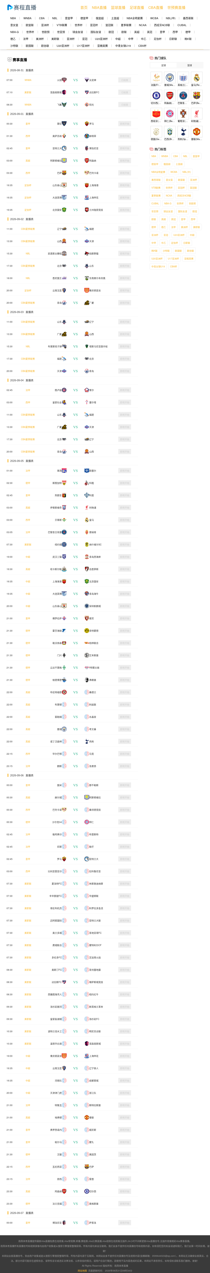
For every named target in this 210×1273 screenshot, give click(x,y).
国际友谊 (96, 32)
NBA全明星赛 (135, 18)
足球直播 (137, 7)
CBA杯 (142, 46)
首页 (84, 7)
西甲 (175, 32)
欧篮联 (30, 25)
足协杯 (158, 39)
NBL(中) (170, 18)
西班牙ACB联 (162, 25)
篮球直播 (118, 7)
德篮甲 (84, 18)
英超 (136, 32)
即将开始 (124, 123)
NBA (13, 18)
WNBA (27, 18)
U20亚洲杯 (63, 46)
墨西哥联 (188, 18)
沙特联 (14, 46)
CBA (42, 18)
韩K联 (188, 39)
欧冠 (111, 32)
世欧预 (46, 32)
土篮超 (115, 18)
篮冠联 (109, 25)
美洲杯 (40, 39)
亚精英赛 (102, 46)
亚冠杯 (94, 25)
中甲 (130, 39)
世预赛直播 (176, 7)
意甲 (162, 32)
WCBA (154, 18)
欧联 (124, 32)
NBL (54, 18)
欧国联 (30, 46)
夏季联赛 (126, 25)
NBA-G (14, 32)
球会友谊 (78, 32)
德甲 (188, 32)
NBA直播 (99, 7)
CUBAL (182, 25)
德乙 (13, 39)
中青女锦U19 (123, 46)
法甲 (25, 39)
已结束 (124, 80)
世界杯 (79, 25)
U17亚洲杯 (83, 46)
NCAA (143, 25)
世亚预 (61, 32)
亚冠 (84, 39)
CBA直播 (155, 7)
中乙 (143, 39)
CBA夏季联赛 (28, 228)
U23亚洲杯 (101, 39)
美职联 (55, 39)
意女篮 (14, 25)
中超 (118, 39)
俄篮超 (100, 18)
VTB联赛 (62, 25)
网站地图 (82, 1270)
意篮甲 (69, 18)
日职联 (173, 39)
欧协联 (45, 46)
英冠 (149, 32)
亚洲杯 (45, 25)
